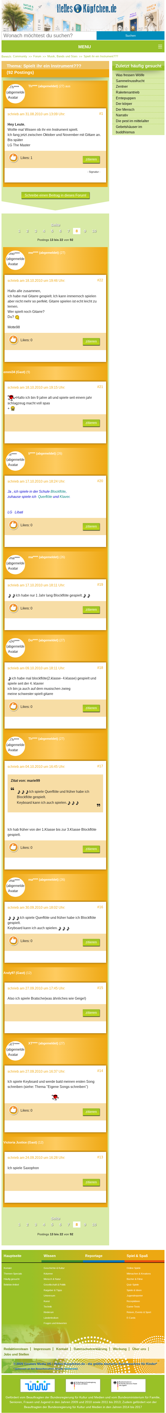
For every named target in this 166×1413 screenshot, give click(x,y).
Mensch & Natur (52, 1279)
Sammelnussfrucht (130, 81)
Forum (37, 56)
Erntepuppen (126, 98)
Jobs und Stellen (16, 1354)
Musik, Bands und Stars (62, 56)
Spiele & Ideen (134, 1290)
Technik (48, 1306)
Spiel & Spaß (137, 1256)
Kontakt (8, 1268)
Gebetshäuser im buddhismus (129, 129)
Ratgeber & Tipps (53, 1290)
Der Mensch (125, 109)
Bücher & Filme (135, 1279)
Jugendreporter (135, 1295)
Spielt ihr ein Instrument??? (101, 56)
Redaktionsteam (16, 1349)
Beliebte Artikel (11, 1284)
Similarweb (70, 1368)
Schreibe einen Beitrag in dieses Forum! (55, 195)
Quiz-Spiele (133, 1284)
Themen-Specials (13, 1273)
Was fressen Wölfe (130, 75)
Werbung (120, 1349)
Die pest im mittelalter (132, 121)
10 (94, 231)
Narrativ (122, 115)
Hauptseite (12, 1256)
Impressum (42, 1349)
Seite (55, 225)
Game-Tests (133, 1306)
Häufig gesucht (11, 1279)
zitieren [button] (91, 159)
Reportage (93, 1256)
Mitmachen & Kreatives (139, 1273)
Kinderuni (48, 1312)
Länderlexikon (51, 1317)
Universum (49, 1295)
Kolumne (48, 1273)
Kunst (47, 1301)
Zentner (122, 86)
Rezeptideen (133, 1301)
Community (20, 56)
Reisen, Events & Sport (139, 1312)
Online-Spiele (133, 1268)
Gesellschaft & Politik (55, 1284)
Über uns (139, 1349)
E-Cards (131, 1317)
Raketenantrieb (127, 92)
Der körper (124, 104)
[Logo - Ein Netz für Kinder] (37, 1385)
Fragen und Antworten (55, 1323)
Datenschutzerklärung (90, 1349)
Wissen (50, 1256)
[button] (130, 35)
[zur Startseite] (83, 9)
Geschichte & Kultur (54, 1268)
